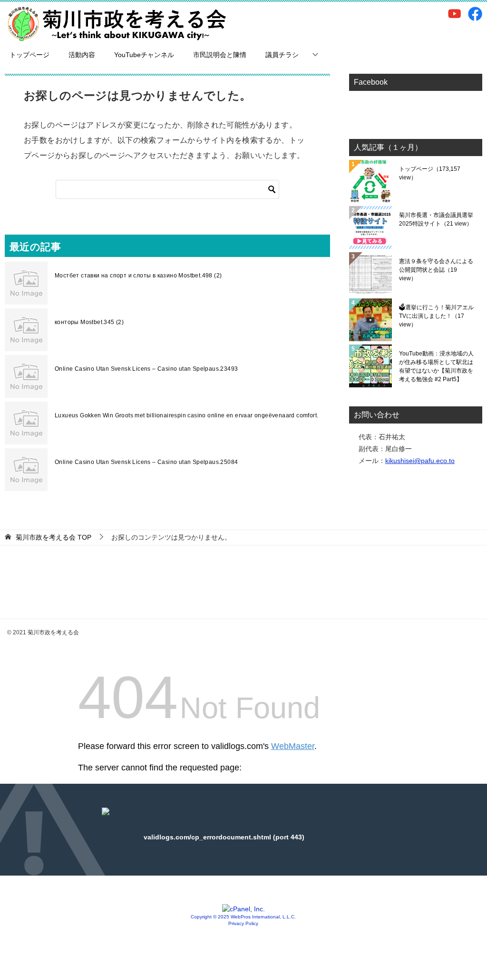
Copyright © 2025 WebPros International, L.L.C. (243, 916)
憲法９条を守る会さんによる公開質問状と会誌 (436, 270)
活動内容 (81, 55)
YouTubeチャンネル (144, 55)
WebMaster (292, 746)
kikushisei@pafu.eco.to (420, 460)
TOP (53, 537)
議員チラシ (282, 55)
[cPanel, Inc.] (243, 909)
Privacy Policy (243, 923)
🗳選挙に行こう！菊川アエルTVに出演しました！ (436, 316)
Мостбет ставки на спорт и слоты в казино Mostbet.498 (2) (138, 275)
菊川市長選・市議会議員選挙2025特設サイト (436, 219)
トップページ (29, 55)
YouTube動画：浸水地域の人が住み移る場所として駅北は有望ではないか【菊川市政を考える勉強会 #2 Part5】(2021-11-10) (436, 366)
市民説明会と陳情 (219, 55)
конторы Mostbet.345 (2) (89, 322)
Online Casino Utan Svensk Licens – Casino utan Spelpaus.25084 (146, 462)
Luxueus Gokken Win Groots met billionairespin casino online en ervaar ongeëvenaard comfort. (186, 415)
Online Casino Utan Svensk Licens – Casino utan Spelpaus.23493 (146, 368)
